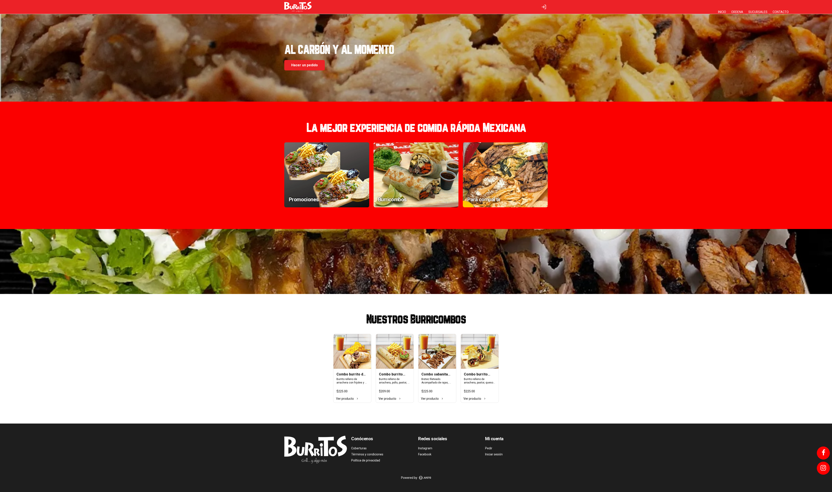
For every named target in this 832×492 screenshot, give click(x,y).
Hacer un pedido (304, 65)
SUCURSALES (757, 12)
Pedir (488, 448)
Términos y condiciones (367, 454)
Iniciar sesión (494, 454)
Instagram (425, 448)
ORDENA (737, 12)
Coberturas (359, 448)
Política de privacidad (365, 460)
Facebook (424, 454)
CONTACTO (781, 12)
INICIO (722, 12)
